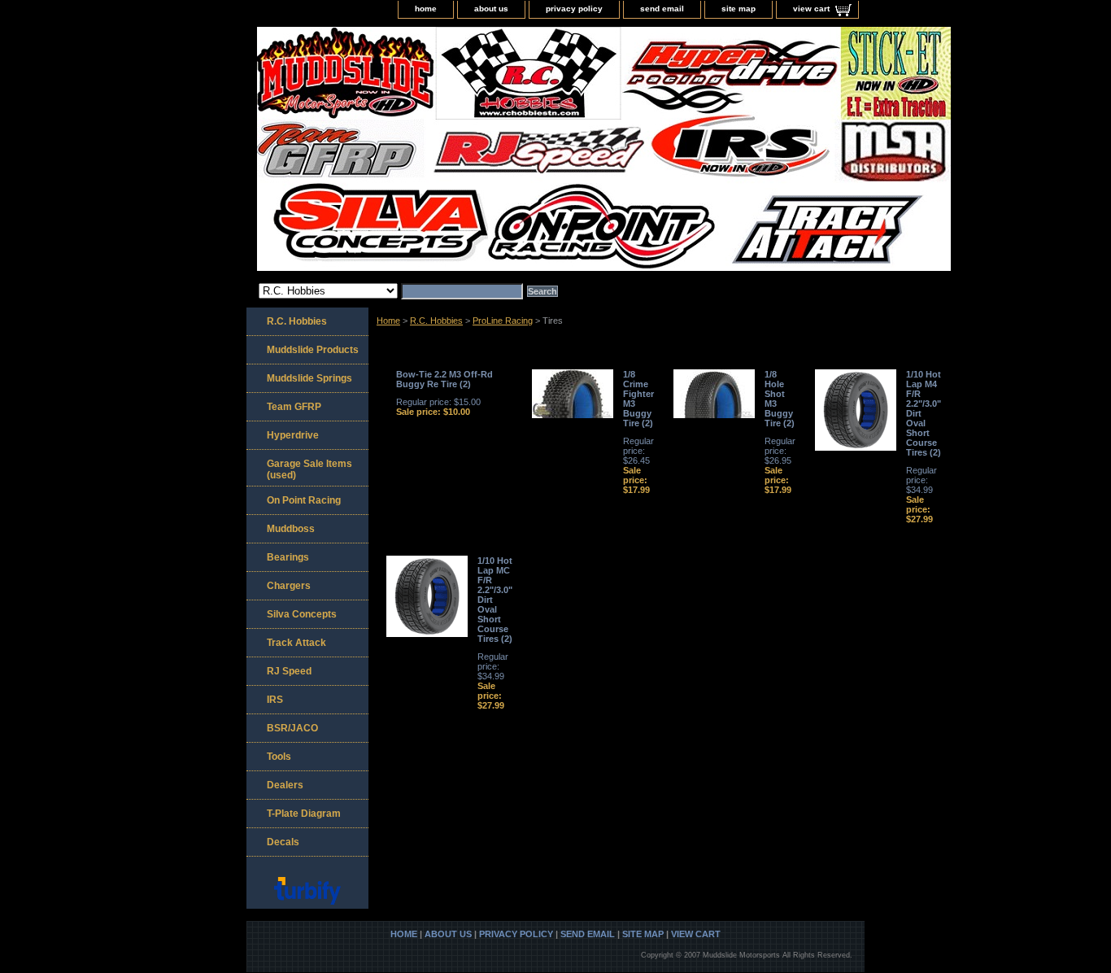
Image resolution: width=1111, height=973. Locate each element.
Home (388, 320)
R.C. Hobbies (436, 320)
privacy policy (574, 8)
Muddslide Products (313, 350)
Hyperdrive (293, 435)
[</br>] (449, 151)
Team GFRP (294, 406)
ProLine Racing (503, 320)
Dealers (285, 785)
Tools (279, 756)
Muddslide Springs (309, 378)
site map (738, 8)
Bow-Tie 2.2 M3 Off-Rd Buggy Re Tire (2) (444, 379)
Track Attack (296, 642)
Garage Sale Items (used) (309, 469)
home (426, 8)
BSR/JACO (292, 728)
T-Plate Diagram (304, 813)
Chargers (289, 585)
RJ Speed (289, 671)
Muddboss (291, 528)
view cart (811, 8)
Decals (283, 842)
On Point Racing (304, 500)
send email (662, 8)
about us (491, 8)
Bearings (288, 557)
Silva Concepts (302, 614)
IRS (275, 699)
